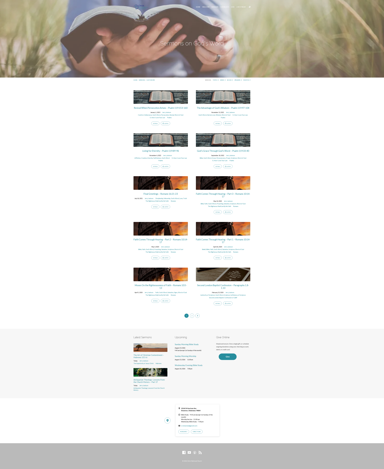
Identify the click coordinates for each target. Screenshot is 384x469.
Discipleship (159, 198)
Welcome (205, 7)
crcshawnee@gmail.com (189, 426)
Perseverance (221, 158)
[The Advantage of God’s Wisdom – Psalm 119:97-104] (223, 102)
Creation (144, 158)
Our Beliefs (224, 7)
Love (213, 115)
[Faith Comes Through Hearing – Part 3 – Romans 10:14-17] (223, 188)
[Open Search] (249, 7)
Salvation (227, 204)
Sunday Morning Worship (185, 356)
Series (222, 80)
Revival (172, 115)
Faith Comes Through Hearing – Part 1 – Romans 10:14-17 (223, 241)
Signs (176, 292)
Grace (214, 158)
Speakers (237, 80)
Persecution (165, 115)
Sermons (215, 7)
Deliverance (148, 115)
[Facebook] (184, 452)
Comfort (141, 115)
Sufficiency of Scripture (238, 295)
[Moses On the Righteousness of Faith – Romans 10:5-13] (161, 280)
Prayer (228, 158)
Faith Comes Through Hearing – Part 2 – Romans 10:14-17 (161, 241)
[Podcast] (194, 452)
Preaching (220, 204)
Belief (204, 249)
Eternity (150, 158)
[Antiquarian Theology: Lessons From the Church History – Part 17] (150, 375)
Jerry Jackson (166, 112)
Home (198, 7)
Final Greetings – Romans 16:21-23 (161, 193)
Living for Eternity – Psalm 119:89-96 (160, 151)
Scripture (234, 158)
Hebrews (159, 363)
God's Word (150, 80)
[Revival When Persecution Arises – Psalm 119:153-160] (161, 102)
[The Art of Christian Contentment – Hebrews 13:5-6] (150, 350)
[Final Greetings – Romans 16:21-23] (161, 188)
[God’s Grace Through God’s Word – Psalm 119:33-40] (223, 145)
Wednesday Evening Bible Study (188, 365)
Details (155, 123)
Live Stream (241, 7)
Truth (185, 198)
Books (229, 80)
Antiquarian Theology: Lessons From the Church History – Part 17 (149, 381)
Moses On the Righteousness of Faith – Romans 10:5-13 (161, 286)
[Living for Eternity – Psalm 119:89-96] (161, 145)
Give (232, 7)
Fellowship (167, 198)
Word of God (179, 115)
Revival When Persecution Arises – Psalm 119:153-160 (161, 108)
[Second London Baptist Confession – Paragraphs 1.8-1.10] (223, 280)
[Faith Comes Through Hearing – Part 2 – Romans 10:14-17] (161, 234)
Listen (166, 123)
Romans (173, 201)
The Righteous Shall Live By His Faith (157, 201)
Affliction (137, 158)
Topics (215, 80)
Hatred (209, 115)
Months (246, 80)
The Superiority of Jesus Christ (144, 363)
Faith (206, 204)
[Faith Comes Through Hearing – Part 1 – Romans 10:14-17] (223, 234)
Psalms (169, 117)
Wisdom (218, 115)
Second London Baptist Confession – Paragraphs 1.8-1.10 (223, 286)
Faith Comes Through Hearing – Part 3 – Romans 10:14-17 (223, 195)
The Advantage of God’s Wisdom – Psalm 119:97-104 (223, 108)
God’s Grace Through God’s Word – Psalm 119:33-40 (223, 151)
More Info (183, 431)
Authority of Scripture (207, 295)
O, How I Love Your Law (157, 117)
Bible (201, 158)
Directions (197, 431)
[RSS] (200, 452)
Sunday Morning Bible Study (187, 344)
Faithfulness (157, 158)
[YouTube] (189, 452)
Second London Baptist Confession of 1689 (223, 298)
